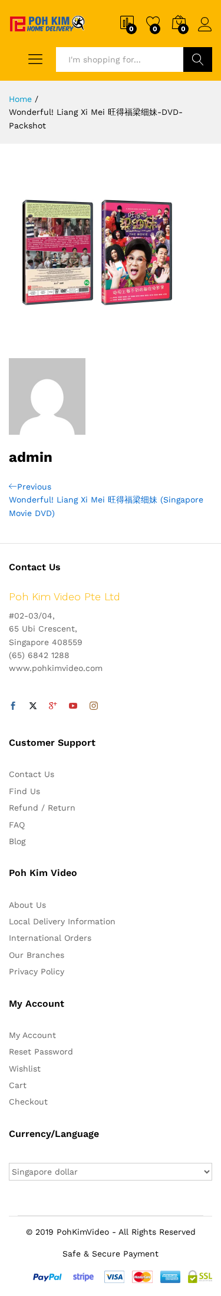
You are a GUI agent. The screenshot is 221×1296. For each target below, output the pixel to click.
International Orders (50, 938)
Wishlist (25, 1068)
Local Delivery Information (62, 921)
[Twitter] (33, 706)
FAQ (17, 824)
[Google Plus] (53, 706)
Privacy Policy (36, 971)
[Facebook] (13, 706)
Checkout (28, 1101)
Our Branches (36, 955)
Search (197, 59)
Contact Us (31, 774)
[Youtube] (73, 706)
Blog (17, 841)
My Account (32, 1035)
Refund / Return (42, 807)
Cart (18, 1085)
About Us (27, 905)
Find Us (24, 791)
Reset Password (41, 1051)
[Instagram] (93, 706)
